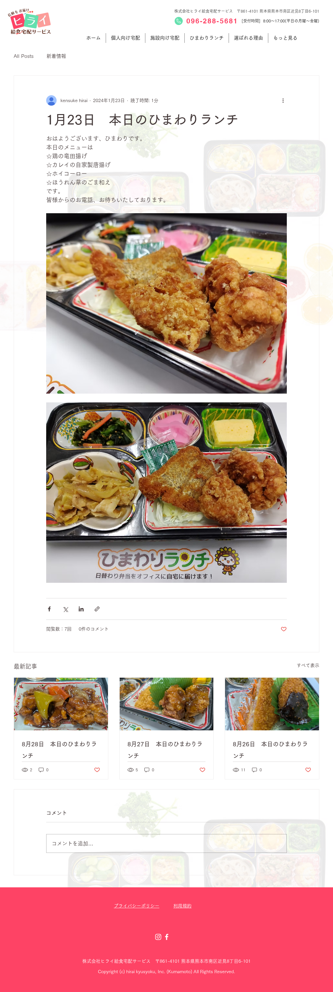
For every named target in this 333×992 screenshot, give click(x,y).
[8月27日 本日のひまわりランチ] (167, 704)
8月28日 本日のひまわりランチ (59, 750)
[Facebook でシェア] (49, 609)
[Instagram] (158, 937)
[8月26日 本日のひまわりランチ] (272, 704)
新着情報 (56, 56)
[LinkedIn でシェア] (81, 609)
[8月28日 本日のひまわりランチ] (61, 704)
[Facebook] (167, 937)
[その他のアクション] (283, 100)
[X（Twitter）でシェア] (65, 609)
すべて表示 (308, 665)
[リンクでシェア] (97, 609)
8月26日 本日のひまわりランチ (270, 750)
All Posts (23, 56)
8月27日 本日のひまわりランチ (165, 750)
